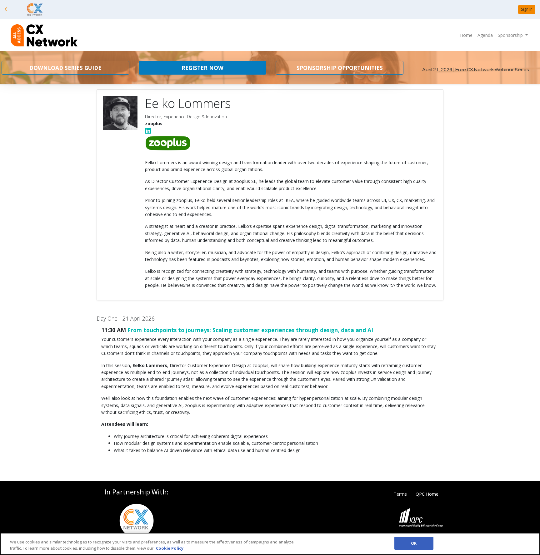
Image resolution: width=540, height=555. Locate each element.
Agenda (485, 35)
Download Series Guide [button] (65, 67)
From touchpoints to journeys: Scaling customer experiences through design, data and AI (250, 330)
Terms (400, 494)
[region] (270, 544)
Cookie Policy (169, 548)
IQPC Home (426, 494)
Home (466, 35)
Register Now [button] (202, 67)
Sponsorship (511, 35)
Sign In (526, 9)
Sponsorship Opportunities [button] (340, 67)
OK (414, 543)
